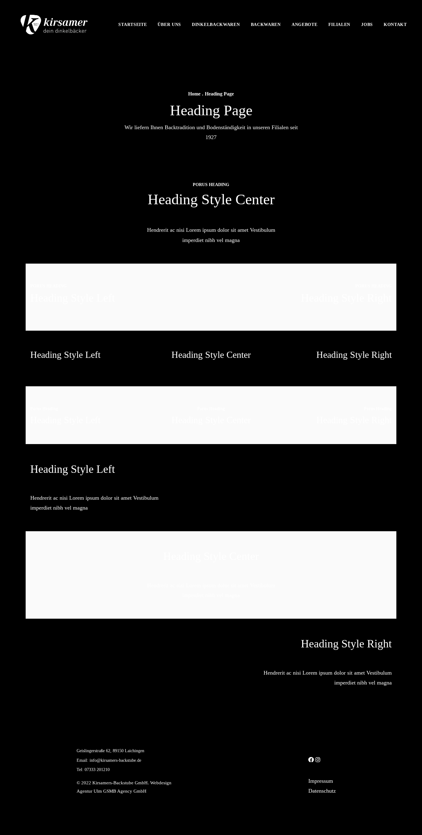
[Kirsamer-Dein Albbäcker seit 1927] (54, 24)
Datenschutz (322, 791)
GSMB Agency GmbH (124, 791)
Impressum (320, 781)
